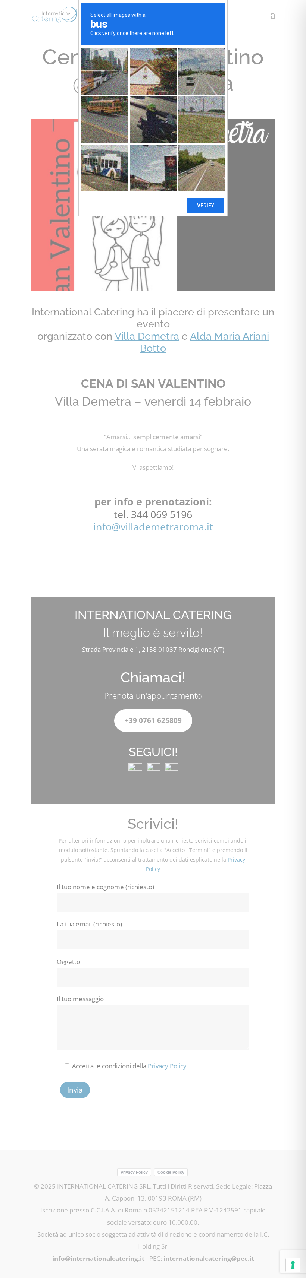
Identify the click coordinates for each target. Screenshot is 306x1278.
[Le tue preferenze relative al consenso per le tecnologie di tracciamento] (293, 1265)
